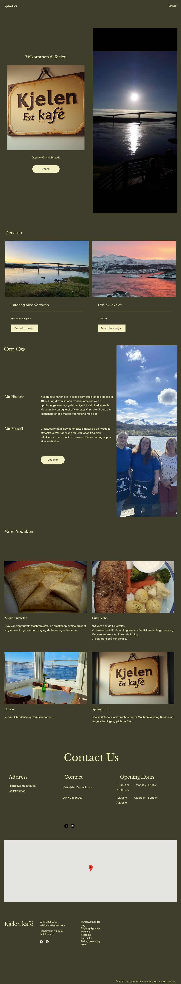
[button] (24, 328)
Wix (173, 981)
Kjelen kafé (18, 924)
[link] (47, 305)
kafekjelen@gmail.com (52, 925)
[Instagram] (73, 826)
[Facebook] (66, 826)
